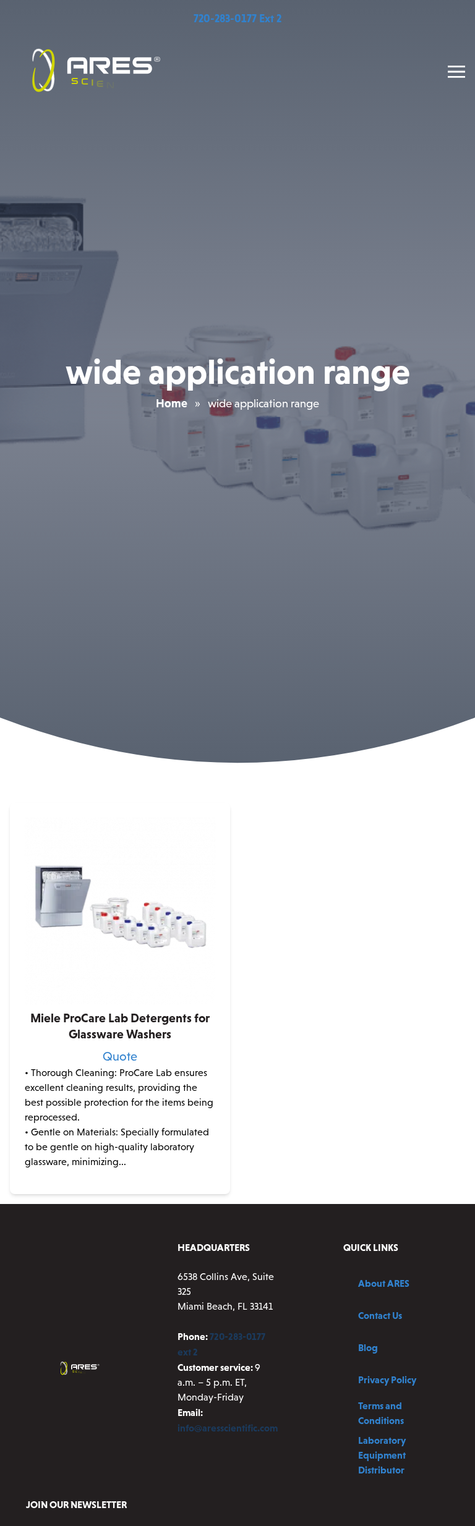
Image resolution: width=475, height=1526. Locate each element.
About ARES (383, 1283)
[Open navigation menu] (456, 71)
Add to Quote (120, 1184)
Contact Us (380, 1315)
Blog (368, 1347)
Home (171, 403)
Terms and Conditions (381, 1413)
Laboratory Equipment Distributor (382, 1455)
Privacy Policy (387, 1379)
